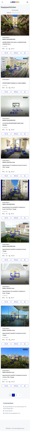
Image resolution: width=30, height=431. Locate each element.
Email (17, 52)
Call (7, 52)
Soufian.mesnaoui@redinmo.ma (12, 413)
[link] (15, 25)
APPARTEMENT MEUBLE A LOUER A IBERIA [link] (14, 83)
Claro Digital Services (19, 428)
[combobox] (17, 12)
